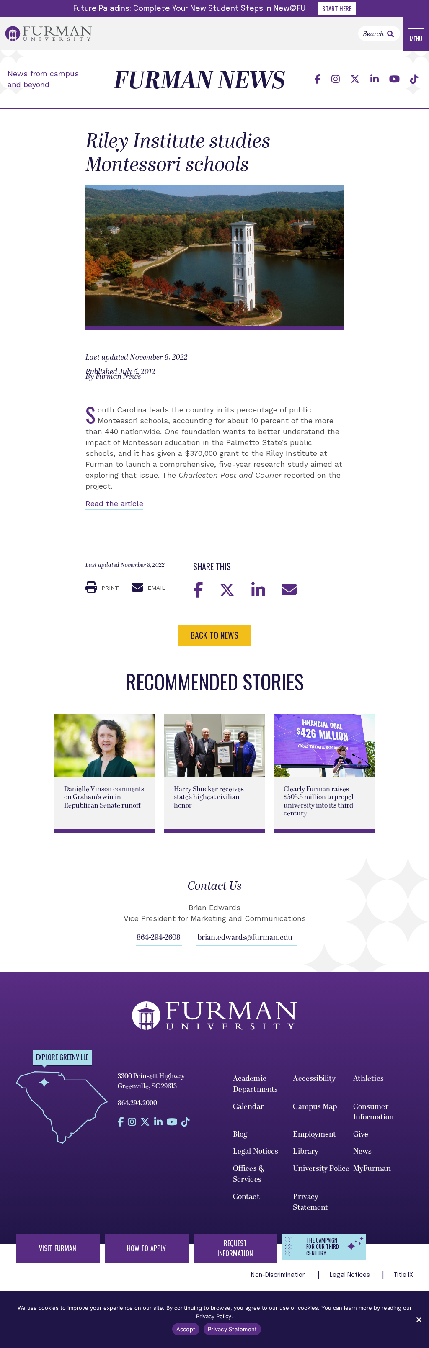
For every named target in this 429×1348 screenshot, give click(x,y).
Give (360, 1134)
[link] (390, 34)
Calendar (248, 1106)
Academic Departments (255, 1084)
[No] (418, 1319)
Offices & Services (248, 1174)
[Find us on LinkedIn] (374, 79)
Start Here (336, 8)
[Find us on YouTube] (394, 79)
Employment (314, 1134)
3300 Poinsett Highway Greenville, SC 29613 (151, 1081)
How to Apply (146, 1248)
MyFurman (372, 1168)
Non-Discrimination (279, 1275)
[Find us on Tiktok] (414, 79)
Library (305, 1151)
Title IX (403, 1275)
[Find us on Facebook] (317, 79)
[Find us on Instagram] (335, 79)
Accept (186, 1329)
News (362, 1151)
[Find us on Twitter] (355, 79)
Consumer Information (373, 1112)
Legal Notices (255, 1151)
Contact (246, 1196)
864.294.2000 (137, 1103)
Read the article (114, 503)
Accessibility (314, 1078)
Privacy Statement (310, 1202)
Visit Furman (57, 1248)
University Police (321, 1168)
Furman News (199, 81)
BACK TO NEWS (214, 635)
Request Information (235, 1248)
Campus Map (315, 1106)
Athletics (368, 1078)
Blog (240, 1134)
